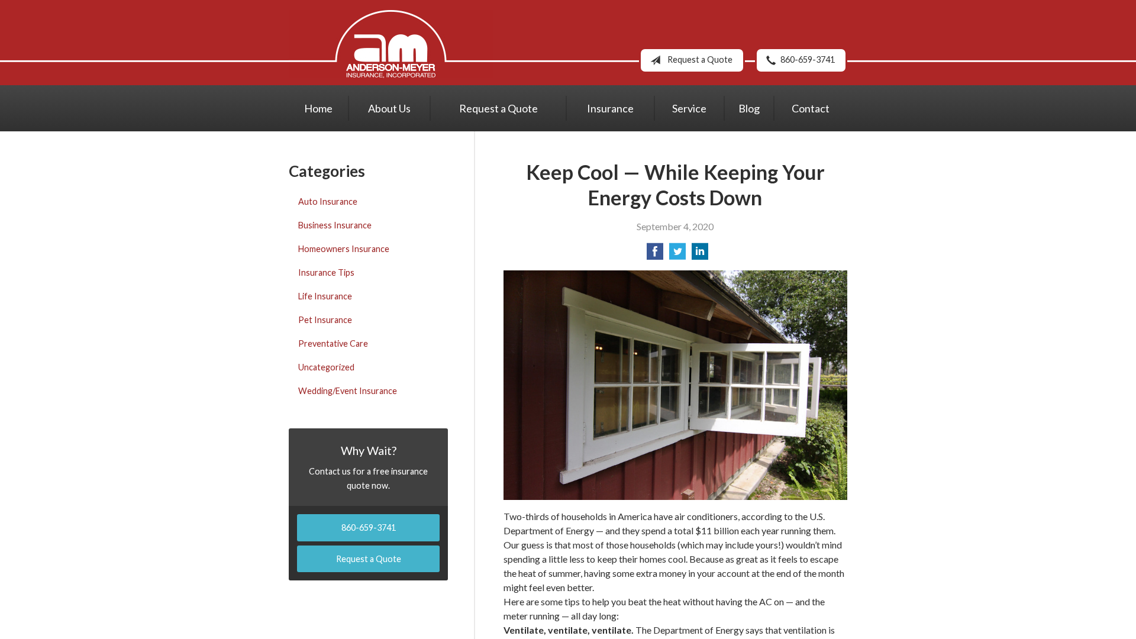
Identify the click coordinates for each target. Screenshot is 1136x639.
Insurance (610, 108)
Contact (811, 108)
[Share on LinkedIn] (700, 254)
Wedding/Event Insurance (347, 391)
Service (689, 108)
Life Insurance (325, 296)
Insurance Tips (326, 272)
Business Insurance (335, 225)
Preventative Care (333, 343)
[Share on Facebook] (655, 254)
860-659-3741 (807, 59)
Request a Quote (699, 59)
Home (318, 108)
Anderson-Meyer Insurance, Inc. (391, 44)
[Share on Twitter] (677, 254)
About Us (389, 108)
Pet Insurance (325, 320)
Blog (749, 108)
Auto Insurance (327, 201)
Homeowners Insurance (343, 249)
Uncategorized (326, 367)
